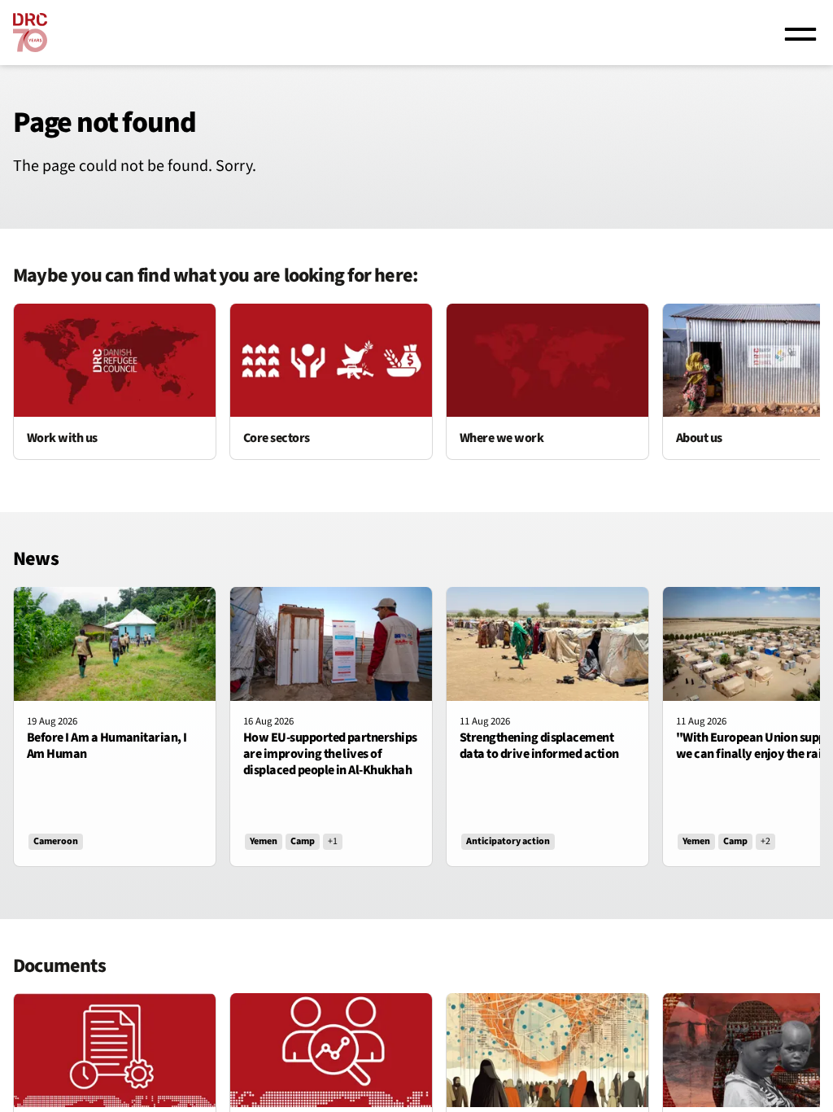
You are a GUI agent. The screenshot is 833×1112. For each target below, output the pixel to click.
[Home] (30, 32)
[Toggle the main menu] (800, 32)
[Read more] (115, 382)
